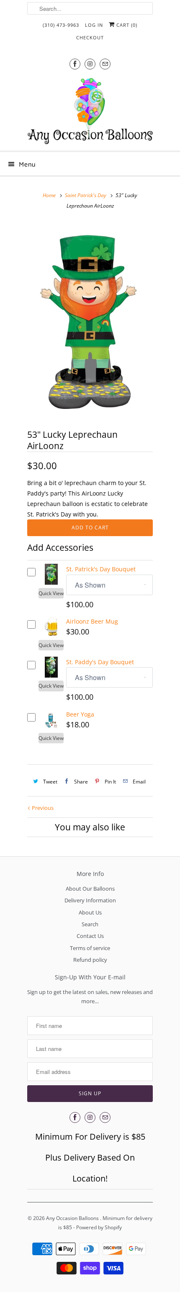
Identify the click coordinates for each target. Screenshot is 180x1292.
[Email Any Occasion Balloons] (105, 63)
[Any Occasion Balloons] (90, 110)
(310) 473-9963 (61, 25)
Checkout (90, 37)
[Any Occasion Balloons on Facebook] (74, 63)
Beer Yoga (80, 714)
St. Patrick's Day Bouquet (101, 569)
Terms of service (90, 948)
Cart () (126, 25)
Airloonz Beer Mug (92, 621)
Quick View (51, 593)
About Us (90, 912)
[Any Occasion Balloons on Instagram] (90, 63)
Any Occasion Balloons (73, 1218)
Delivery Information (90, 900)
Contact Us (90, 936)
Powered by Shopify (99, 1227)
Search (90, 924)
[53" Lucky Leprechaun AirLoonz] (90, 319)
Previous (42, 808)
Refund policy (90, 959)
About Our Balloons (90, 888)
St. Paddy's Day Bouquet (100, 662)
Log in (94, 25)
